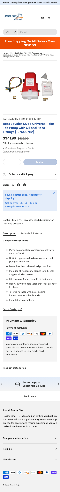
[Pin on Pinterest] (24, 185)
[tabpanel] (30, 275)
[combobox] (30, 32)
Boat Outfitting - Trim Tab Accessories (26, 53)
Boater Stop (15, 485)
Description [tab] (9, 233)
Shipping (7, 143)
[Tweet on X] (13, 185)
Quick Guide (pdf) (12, 309)
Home (5, 53)
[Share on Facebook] (19, 185)
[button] (49, 17)
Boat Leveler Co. (10, 119)
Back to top (30, 396)
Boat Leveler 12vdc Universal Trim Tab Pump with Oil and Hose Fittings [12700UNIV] (28, 56)
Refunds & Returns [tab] (31, 233)
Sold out (40, 162)
